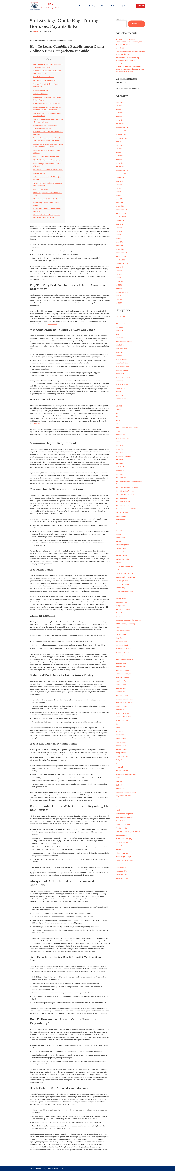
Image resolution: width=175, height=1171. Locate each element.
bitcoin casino (121, 516)
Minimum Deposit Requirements (45, 80)
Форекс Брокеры (121, 874)
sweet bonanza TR (123, 824)
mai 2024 (119, 152)
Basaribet (119, 463)
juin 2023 (119, 188)
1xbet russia (120, 395)
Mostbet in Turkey (122, 681)
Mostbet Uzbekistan (123, 717)
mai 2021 (119, 278)
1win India (119, 338)
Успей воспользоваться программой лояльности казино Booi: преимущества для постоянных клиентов (130, 69)
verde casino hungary (124, 839)
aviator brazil (120, 435)
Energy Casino (121, 606)
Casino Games (39, 173)
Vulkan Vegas (121, 849)
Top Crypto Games (123, 828)
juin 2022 (119, 231)
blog (117, 523)
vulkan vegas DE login (124, 857)
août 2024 (119, 141)
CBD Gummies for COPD (125, 573)
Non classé (120, 735)
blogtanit (119, 530)
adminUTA (36, 32)
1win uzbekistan (121, 349)
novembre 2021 (121, 256)
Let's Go (141, 6)
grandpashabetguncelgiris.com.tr (128, 620)
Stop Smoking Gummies (125, 817)
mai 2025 (119, 109)
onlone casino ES (122, 742)
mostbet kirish (121, 692)
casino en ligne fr (122, 545)
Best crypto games (123, 505)
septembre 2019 (122, 292)
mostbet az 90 (121, 667)
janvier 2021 (120, 281)
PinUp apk (119, 767)
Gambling (119, 616)
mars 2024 (120, 159)
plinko (118, 778)
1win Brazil (119, 331)
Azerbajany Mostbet (123, 456)
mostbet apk (121, 663)
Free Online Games (40, 90)
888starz (119, 420)
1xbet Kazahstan (122, 384)
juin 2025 (119, 106)
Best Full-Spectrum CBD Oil (126, 509)
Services (105, 6)
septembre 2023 (122, 177)
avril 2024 (119, 156)
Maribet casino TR (122, 652)
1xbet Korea (120, 388)
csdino (118, 595)
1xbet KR (119, 392)
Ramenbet (120, 788)
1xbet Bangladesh (122, 370)
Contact (127, 6)
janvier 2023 (120, 206)
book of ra (119, 534)
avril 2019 (119, 303)
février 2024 (120, 163)
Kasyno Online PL (122, 634)
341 (117, 417)
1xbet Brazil (120, 374)
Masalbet (119, 656)
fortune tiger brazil (123, 609)
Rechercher (120, 19)
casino (118, 541)
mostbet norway (122, 695)
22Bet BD (119, 406)
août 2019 (119, 296)
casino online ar (122, 552)
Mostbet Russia (121, 706)
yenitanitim (120, 864)
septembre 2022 (122, 220)
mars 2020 (119, 289)
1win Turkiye (120, 345)
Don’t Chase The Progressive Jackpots (47, 156)
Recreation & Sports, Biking (126, 792)
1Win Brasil (119, 327)
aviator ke (119, 449)
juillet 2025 (120, 102)
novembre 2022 (121, 213)
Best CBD (119, 474)
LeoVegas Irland (122, 645)
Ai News (119, 424)
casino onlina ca (122, 548)
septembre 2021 (122, 263)
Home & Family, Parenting (125, 624)
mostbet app (39, 423)
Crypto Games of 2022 (124, 591)
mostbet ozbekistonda (124, 699)
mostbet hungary (122, 677)
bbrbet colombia (122, 467)
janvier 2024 (120, 167)
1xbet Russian (121, 399)
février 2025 (120, 120)
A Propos (94, 6)
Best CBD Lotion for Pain (125, 491)
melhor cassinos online (124, 659)
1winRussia (119, 352)
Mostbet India (121, 685)
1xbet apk (119, 356)
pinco (118, 763)
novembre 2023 (121, 174)
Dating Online (121, 598)
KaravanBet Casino (123, 631)
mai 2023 (119, 192)
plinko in (119, 781)
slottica (119, 810)
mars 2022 (119, 242)
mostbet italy (121, 688)
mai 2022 (119, 235)
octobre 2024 (121, 134)
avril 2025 (119, 113)
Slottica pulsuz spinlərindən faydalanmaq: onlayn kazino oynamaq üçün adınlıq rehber (130, 41)
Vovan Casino (121, 846)
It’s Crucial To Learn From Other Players (48, 170)
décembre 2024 (122, 127)
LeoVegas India (121, 641)
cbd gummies (121, 570)
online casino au (122, 738)
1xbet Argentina (122, 359)
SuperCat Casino (122, 821)
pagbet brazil (121, 745)
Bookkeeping (120, 537)
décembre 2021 (121, 253)
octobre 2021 (120, 260)
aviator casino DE (122, 438)
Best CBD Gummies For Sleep (127, 487)
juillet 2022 (119, 228)
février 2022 (120, 246)
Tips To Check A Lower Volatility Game (47, 160)
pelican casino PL (122, 749)
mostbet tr (120, 710)
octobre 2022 (121, 217)
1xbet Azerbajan (122, 363)
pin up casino (121, 753)
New (117, 724)
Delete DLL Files (121, 602)
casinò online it (121, 555)
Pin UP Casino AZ (122, 756)
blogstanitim (120, 527)
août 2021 (119, 267)
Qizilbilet (119, 785)
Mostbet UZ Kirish (122, 713)
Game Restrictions (40, 94)
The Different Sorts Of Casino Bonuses (47, 199)
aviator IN (119, 445)
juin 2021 (119, 274)
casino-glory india (122, 559)
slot (117, 806)
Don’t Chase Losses (40, 189)
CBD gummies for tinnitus (125, 577)
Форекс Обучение (122, 878)
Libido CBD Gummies (123, 649)
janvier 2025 (120, 124)
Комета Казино (121, 867)
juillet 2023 (119, 185)
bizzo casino (120, 520)
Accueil (83, 6)
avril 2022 (119, 238)
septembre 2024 (122, 138)
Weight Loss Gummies (124, 860)
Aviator (118, 431)
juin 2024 (119, 149)
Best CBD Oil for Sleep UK (125, 494)
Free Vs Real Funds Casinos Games (46, 103)
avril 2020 (119, 285)
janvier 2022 (120, 249)
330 (117, 413)
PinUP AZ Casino (122, 771)
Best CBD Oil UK (121, 498)
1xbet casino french (123, 377)
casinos (119, 563)
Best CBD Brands (122, 478)
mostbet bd (52, 324)
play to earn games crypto (126, 774)
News (118, 728)
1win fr (118, 334)
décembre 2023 (122, 170)
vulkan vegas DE (122, 853)
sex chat (119, 803)
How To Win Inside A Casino (43, 77)
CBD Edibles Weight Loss (125, 566)
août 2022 (119, 224)
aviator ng (119, 452)
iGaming (119, 627)
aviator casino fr (122, 442)
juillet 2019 (119, 299)
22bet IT (119, 409)
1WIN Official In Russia (124, 341)
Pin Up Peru (120, 760)
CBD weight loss (122, 580)
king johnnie (120, 638)
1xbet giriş (119, 381)
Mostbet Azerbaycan (124, 674)
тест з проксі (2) (121, 871)
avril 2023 (119, 195)
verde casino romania (124, 842)
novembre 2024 (122, 131)
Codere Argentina (122, 584)
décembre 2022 (122, 210)
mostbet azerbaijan (123, 670)
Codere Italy (120, 588)
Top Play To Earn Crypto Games (128, 831)
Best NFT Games (122, 512)
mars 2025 (120, 116)
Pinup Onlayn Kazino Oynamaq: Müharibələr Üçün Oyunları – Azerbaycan (127, 60)
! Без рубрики (120, 316)
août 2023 (119, 181)
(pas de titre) (121, 48)
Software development (124, 814)
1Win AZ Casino (121, 323)
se (117, 799)
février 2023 (120, 202)
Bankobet (119, 460)
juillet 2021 (119, 271)
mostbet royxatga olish (124, 702)
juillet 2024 (120, 145)
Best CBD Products (123, 502)
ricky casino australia (123, 796)
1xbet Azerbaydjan (123, 366)
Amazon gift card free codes (127, 427)
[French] (133, 6)
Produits (116, 6)
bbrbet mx (120, 470)
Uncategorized (121, 835)
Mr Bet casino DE (122, 720)
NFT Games (120, 731)
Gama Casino (121, 613)
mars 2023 (119, 199)
